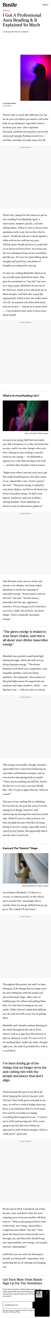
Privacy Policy (15, 1312)
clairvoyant (13, 285)
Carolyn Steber (10, 103)
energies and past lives (14, 261)
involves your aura (12, 127)
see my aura (33, 240)
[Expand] (37, 1292)
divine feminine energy (14, 664)
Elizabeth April (29, 219)
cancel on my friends (13, 830)
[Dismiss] (46, 1292)
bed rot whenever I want (15, 1038)
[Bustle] (10, 5)
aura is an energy (15, 439)
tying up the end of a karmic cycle (26, 1095)
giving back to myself (31, 777)
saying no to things (12, 809)
